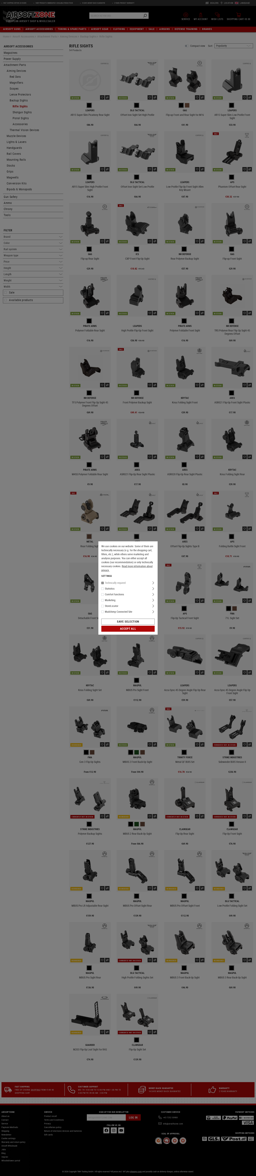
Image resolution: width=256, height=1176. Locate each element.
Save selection (128, 622)
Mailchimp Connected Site (118, 612)
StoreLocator (111, 606)
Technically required (115, 583)
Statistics (110, 588)
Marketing (110, 600)
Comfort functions (114, 594)
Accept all (128, 629)
